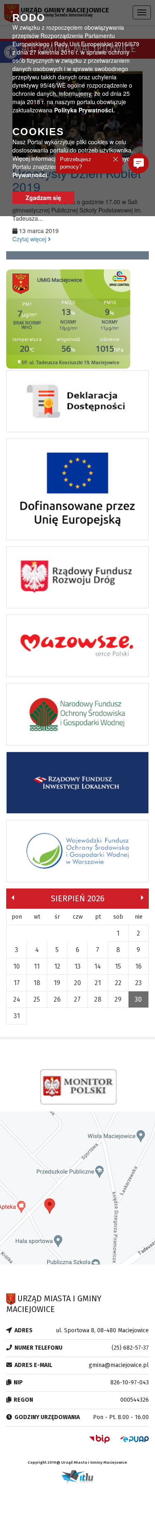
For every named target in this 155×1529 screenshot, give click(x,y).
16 (138, 966)
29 (118, 999)
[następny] (142, 897)
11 (37, 966)
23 (138, 983)
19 (57, 983)
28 (97, 999)
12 (57, 966)
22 (118, 983)
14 (97, 966)
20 (77, 983)
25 (36, 999)
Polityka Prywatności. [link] (84, 110)
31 (17, 1016)
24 (16, 999)
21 (98, 983)
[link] (77, 403)
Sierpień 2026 (78, 898)
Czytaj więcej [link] (30, 239)
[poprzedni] (12, 897)
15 (118, 966)
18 (36, 983)
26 (57, 999)
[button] (138, 163)
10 (16, 966)
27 (77, 999)
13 (77, 966)
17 (17, 983)
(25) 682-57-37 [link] (130, 1347)
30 (138, 999)
